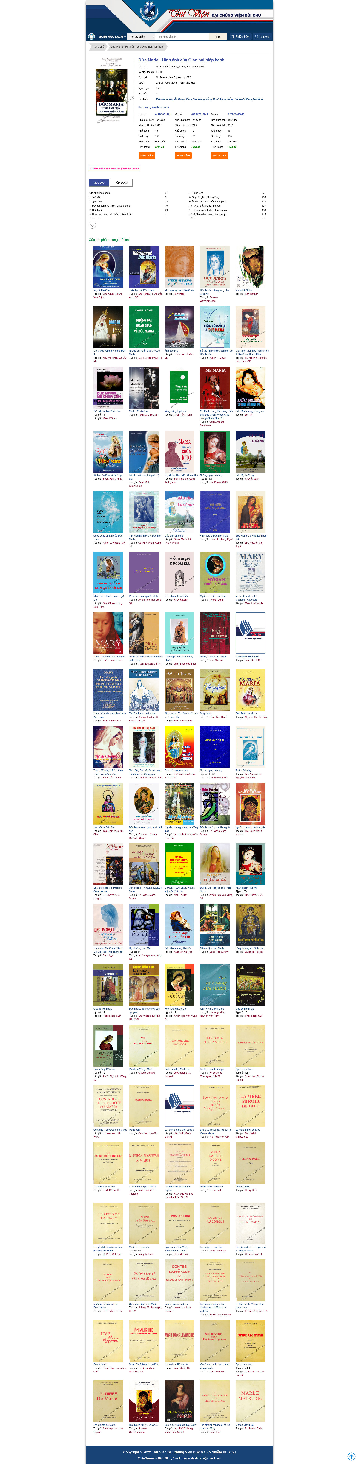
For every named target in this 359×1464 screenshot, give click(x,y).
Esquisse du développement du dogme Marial (251, 1248)
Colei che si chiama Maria (143, 1304)
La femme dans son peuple (179, 1129)
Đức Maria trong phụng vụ (250, 411)
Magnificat (205, 713)
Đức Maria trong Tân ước (178, 948)
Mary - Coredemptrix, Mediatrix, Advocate (247, 597)
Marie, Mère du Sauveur (213, 656)
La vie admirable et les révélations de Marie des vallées (213, 1307)
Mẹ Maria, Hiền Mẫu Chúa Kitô (181, 475)
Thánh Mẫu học (244, 770)
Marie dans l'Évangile (247, 656)
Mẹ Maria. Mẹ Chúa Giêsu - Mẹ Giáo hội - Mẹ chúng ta (108, 949)
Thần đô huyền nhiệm (176, 770)
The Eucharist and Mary (142, 713)
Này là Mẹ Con (101, 290)
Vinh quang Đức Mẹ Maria (214, 535)
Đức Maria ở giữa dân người (215, 827)
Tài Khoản (264, 36)
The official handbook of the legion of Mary (215, 1426)
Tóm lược (121, 182)
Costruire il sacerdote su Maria (110, 1129)
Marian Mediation (138, 411)
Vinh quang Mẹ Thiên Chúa (179, 290)
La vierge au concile (211, 1247)
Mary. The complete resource (109, 656)
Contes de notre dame (176, 1304)
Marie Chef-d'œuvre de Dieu (144, 1364)
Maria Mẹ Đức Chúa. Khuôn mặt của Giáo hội (180, 889)
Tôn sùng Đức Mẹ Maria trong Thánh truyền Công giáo (145, 772)
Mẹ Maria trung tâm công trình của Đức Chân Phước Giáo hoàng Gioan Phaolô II (216, 414)
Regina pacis (243, 1186)
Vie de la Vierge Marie (141, 1069)
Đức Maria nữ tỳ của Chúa (143, 1424)
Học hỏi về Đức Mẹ (103, 827)
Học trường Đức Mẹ (139, 948)
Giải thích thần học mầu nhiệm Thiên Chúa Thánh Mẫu (252, 352)
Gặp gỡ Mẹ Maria (102, 1008)
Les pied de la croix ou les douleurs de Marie (107, 1248)
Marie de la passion (139, 1247)
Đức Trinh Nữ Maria (246, 713)
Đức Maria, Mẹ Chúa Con (107, 411)
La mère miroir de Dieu (248, 1129)
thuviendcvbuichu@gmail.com (201, 1458)
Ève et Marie (100, 1364)
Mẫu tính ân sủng (174, 535)
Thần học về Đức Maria (141, 290)
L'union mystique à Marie (142, 1186)
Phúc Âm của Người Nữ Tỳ (143, 596)
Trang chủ (98, 46)
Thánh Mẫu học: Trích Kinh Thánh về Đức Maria (108, 772)
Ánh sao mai (171, 350)
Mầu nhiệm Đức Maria (176, 596)
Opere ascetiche (244, 1069)
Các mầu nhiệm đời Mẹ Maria (180, 1424)
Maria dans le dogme (211, 1186)
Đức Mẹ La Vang (245, 475)
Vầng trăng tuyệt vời (175, 411)
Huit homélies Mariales (177, 1069)
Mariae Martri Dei (245, 1424)
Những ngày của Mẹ (211, 475)
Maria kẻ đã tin (244, 290)
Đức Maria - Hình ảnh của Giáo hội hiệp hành (137, 46)
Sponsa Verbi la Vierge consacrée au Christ (177, 1248)
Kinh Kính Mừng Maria (212, 1008)
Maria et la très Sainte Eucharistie (105, 1305)
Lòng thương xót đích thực (250, 948)
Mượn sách (147, 155)
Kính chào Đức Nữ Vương (107, 475)
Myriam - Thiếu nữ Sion (212, 596)
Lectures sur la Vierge (212, 1069)
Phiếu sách (243, 36)
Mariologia (134, 1129)
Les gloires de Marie (104, 1424)
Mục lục (99, 182)
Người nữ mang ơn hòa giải (250, 827)
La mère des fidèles (104, 1186)
